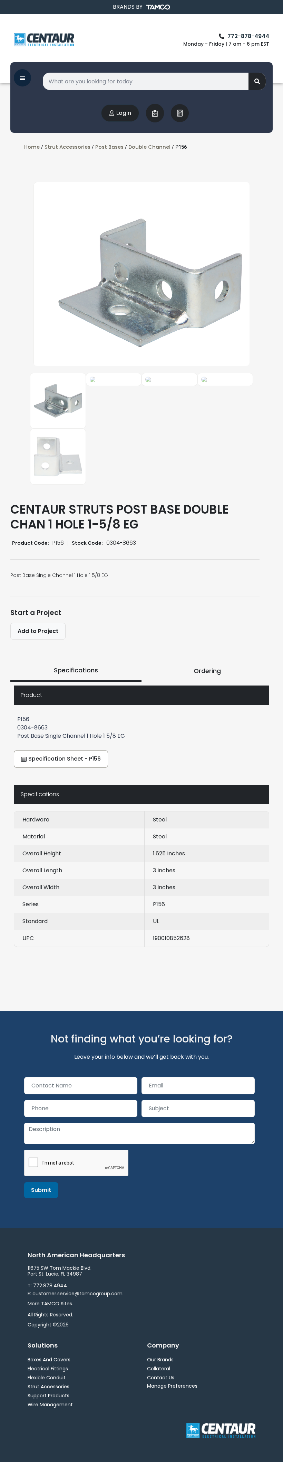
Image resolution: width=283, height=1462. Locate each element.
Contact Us (160, 1377)
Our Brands (160, 1359)
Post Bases (109, 147)
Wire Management (50, 1404)
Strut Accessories (67, 147)
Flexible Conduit (47, 1377)
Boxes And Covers (49, 1359)
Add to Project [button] (38, 631)
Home (32, 147)
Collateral (158, 1368)
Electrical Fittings (48, 1368)
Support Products (48, 1395)
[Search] (257, 81)
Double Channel (149, 147)
